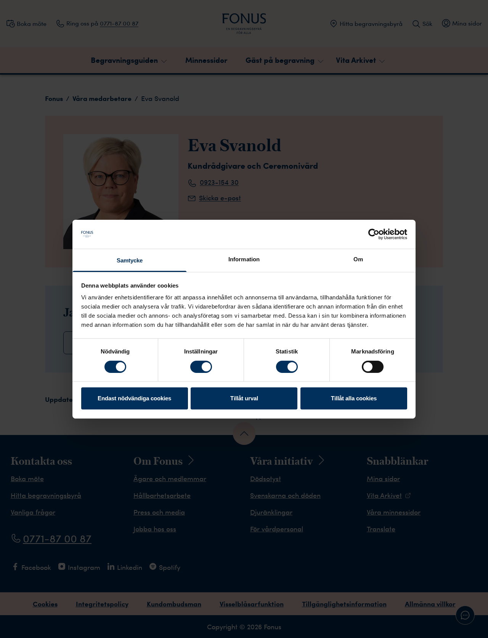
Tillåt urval (244, 398)
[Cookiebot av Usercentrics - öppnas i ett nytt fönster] (373, 234)
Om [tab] (358, 259)
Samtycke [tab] (130, 260)
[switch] (201, 367)
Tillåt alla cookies (354, 398)
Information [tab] (244, 259)
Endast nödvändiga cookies (134, 398)
